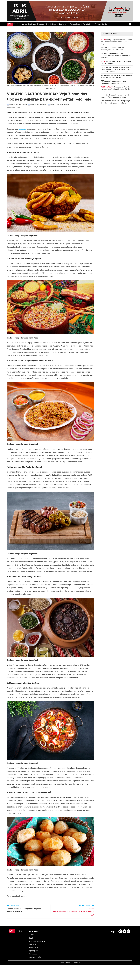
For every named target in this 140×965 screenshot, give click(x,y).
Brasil (30, 24)
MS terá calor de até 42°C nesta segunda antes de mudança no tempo (116, 76)
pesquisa (22, 129)
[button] (130, 24)
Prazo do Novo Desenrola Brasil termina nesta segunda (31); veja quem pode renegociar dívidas (116, 69)
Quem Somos (65, 963)
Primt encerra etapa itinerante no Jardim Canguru (116, 62)
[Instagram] (128, 931)
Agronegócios (75, 24)
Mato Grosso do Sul (40, 24)
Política (53, 24)
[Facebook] (120, 931)
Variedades (87, 24)
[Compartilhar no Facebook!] (17, 105)
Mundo (24, 24)
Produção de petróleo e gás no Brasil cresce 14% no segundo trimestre (115, 96)
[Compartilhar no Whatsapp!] (58, 105)
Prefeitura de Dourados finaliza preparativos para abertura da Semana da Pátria (116, 55)
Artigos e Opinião (101, 24)
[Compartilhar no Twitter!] (37, 105)
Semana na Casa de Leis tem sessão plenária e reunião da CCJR (115, 89)
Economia (62, 24)
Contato (77, 963)
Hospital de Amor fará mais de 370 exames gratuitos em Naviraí (114, 49)
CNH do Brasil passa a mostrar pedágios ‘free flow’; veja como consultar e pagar (116, 102)
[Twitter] (124, 931)
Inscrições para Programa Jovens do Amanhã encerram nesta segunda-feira (116, 42)
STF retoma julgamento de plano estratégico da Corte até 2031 (113, 82)
